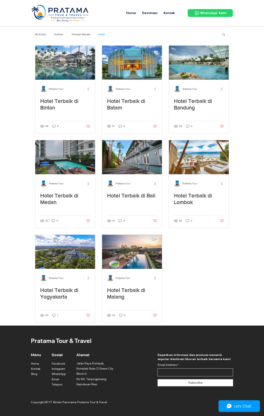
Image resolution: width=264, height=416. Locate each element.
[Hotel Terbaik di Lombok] (199, 157)
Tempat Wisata (80, 34)
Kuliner (58, 34)
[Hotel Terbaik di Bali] (132, 157)
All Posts (40, 34)
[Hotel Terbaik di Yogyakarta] (65, 252)
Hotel (101, 34)
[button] (149, 13)
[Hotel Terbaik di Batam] (132, 63)
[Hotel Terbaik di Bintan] (65, 63)
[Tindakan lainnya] (89, 89)
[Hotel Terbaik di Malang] (132, 252)
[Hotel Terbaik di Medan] (65, 157)
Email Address (167, 364)
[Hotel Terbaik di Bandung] (199, 63)
